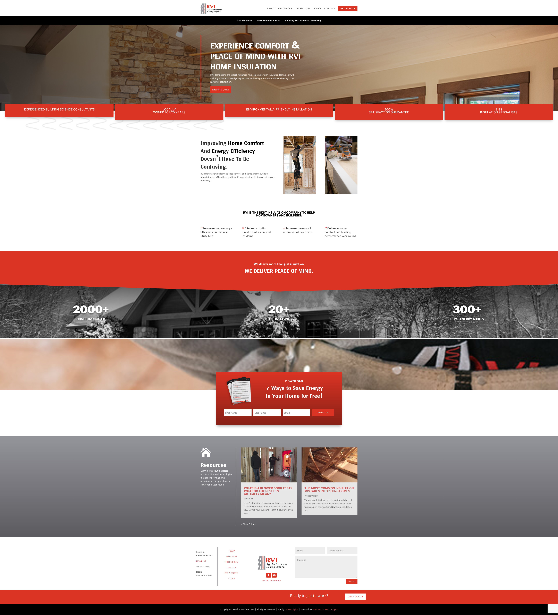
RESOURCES (231, 556)
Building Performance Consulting (303, 20)
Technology (302, 8)
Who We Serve (244, 20)
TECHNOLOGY (231, 562)
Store (317, 8)
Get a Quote (355, 596)
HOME (232, 551)
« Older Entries (248, 524)
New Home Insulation (268, 20)
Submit (351, 581)
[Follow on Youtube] (274, 575)
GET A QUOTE (231, 573)
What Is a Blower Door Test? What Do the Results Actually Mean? (268, 491)
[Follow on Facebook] (268, 575)
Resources (285, 8)
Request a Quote (220, 89)
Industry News (311, 495)
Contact (329, 8)
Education (249, 498)
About (271, 8)
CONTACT (231, 567)
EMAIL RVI (201, 560)
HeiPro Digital (291, 609)
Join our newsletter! (271, 580)
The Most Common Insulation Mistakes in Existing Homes (329, 490)
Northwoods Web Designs (325, 609)
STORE (231, 578)
